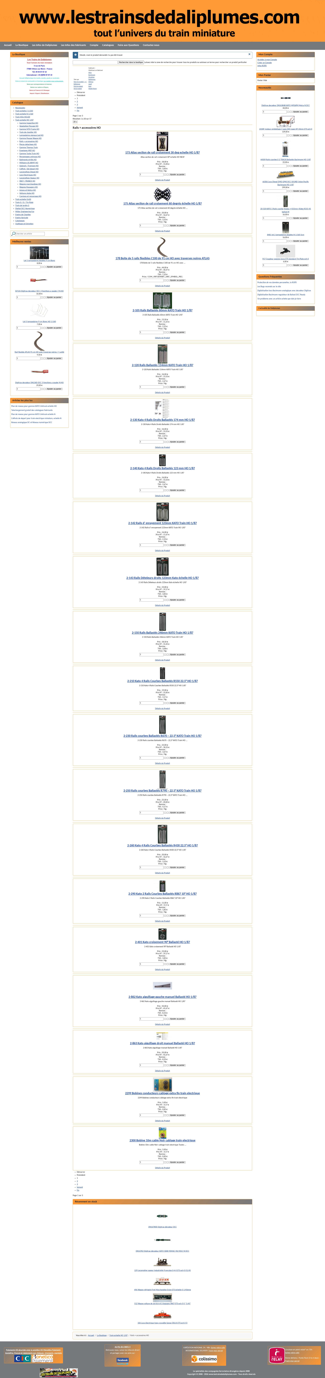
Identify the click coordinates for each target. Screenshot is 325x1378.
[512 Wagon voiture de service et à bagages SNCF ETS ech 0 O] (162, 1298)
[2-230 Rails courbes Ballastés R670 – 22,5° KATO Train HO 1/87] (162, 725)
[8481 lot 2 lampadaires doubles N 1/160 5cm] (285, 228)
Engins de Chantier (23, 215)
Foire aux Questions (128, 45)
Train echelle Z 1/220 (24, 111)
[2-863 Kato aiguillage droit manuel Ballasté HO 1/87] (162, 1036)
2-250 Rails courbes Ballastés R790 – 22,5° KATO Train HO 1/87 (162, 790)
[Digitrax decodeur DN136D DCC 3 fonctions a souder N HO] (39, 372)
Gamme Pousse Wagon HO (30, 138)
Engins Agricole (21, 218)
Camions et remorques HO (30, 196)
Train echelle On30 (23, 199)
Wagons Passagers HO (28, 187)
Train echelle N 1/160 (24, 114)
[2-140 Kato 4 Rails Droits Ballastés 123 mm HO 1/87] (162, 460)
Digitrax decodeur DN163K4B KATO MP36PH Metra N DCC (286, 106)
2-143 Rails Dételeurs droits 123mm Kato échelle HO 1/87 (162, 578)
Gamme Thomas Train (28, 148)
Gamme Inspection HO (28, 123)
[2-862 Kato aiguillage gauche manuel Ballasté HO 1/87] (162, 986)
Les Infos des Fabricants (73, 45)
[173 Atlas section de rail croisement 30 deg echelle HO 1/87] (162, 141)
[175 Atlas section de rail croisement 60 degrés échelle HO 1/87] (162, 194)
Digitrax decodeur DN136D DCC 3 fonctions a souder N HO (39, 383)
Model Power (92, 89)
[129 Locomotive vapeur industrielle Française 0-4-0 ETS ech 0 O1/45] (162, 1262)
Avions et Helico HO (27, 190)
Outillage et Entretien (24, 224)
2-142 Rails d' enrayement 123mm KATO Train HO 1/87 (162, 523)
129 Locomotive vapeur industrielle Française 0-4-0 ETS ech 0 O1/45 (162, 1271)
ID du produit (78, 89)
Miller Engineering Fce (24, 212)
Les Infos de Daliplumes (44, 45)
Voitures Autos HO (26, 193)
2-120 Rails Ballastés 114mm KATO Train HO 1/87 (162, 365)
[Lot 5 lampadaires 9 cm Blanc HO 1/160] (39, 311)
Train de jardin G (22, 206)
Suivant (80, 108)
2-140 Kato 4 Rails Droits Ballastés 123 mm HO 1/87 (162, 468)
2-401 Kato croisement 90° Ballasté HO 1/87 (162, 942)
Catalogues (108, 45)
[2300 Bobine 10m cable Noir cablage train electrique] (162, 1133)
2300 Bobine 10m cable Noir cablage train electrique (162, 1140)
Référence (77, 84)
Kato (89, 86)
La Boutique (21, 45)
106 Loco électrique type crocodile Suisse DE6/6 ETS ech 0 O (162, 1323)
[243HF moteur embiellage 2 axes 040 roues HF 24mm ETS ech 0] (285, 122)
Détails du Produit (162, 180)
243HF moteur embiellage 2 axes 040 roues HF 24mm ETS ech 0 (285, 129)
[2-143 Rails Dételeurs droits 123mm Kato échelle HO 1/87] (162, 567)
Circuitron (91, 77)
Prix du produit (78, 86)
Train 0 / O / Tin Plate (24, 203)
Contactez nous (151, 45)
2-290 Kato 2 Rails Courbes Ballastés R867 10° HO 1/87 (162, 893)
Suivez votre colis (218, 1348)
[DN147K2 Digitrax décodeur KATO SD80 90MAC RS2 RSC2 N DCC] (162, 1240)
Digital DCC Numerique (25, 209)
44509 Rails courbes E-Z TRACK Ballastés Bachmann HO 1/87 (286, 160)
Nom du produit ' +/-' (80, 82)
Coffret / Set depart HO (29, 169)
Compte (94, 45)
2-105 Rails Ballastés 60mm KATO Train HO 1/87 (162, 310)
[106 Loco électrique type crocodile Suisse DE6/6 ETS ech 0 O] (162, 1314)
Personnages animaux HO (30, 157)
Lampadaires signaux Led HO (31, 135)
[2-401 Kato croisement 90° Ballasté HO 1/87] (162, 934)
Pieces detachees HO (28, 145)
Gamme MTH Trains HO (29, 129)
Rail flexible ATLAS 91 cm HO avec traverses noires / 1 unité (39, 352)
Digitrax (90, 82)
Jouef (90, 84)
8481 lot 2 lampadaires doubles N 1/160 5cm (285, 235)
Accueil (8, 45)
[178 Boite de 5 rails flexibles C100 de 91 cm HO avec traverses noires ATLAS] (162, 247)
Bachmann (91, 75)
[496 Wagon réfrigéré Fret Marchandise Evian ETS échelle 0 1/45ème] (162, 1281)
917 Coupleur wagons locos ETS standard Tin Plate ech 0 (285, 259)
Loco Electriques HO (27, 175)
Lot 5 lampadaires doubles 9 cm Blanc (39, 261)
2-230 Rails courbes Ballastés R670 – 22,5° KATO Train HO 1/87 (162, 736)
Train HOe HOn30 (22, 117)
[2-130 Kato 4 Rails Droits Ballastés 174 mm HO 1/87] (162, 409)
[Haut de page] (320, 1373)
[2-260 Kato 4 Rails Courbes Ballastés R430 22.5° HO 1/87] (162, 834)
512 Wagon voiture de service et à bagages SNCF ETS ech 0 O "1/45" (162, 1304)
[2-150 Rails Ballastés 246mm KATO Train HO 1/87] (162, 621)
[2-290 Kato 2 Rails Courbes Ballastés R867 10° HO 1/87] (162, 886)
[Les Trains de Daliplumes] (123, 1360)
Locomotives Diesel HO (28, 172)
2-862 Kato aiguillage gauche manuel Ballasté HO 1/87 (162, 997)
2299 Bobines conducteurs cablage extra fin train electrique (162, 1093)
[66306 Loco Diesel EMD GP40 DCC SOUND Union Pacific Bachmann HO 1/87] (285, 175)
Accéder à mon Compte (267, 60)
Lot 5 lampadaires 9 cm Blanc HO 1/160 (39, 322)
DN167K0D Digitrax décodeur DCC (162, 1227)
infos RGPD (262, 66)
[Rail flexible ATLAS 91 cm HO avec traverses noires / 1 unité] (39, 341)
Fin (78, 111)
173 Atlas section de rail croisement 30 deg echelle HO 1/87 (162, 152)
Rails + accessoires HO (28, 142)
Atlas (90, 72)
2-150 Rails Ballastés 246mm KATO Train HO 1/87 (162, 632)
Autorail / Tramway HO (29, 166)
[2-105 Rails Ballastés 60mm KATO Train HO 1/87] (162, 301)
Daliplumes (91, 79)
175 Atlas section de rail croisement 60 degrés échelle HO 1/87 (162, 203)
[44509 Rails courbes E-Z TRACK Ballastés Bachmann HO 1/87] (285, 149)
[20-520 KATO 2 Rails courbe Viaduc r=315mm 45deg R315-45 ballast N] (285, 201)
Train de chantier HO (28, 132)
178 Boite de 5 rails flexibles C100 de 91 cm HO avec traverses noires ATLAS (162, 258)
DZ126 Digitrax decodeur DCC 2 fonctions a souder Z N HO (39, 291)
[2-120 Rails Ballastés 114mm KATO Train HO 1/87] (162, 354)
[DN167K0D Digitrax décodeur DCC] (162, 1216)
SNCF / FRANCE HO (27, 181)
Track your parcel (292, 1361)
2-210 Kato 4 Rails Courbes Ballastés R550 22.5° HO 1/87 (162, 681)
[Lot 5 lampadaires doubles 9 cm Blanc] (39, 253)
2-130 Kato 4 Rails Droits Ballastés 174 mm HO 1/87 (162, 420)
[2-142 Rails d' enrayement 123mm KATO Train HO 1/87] (162, 512)
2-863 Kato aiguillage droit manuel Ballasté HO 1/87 (162, 1043)
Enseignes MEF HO (27, 151)
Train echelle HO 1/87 (24, 120)
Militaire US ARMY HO (28, 163)
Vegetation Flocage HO (28, 126)
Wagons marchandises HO (30, 184)
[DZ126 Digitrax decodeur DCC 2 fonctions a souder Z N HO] (39, 280)
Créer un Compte (264, 63)
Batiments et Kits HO (28, 160)
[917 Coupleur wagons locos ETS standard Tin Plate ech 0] (285, 251)
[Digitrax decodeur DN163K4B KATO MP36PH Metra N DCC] (285, 98)
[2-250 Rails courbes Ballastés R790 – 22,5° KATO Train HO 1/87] (162, 779)
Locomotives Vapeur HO (29, 178)
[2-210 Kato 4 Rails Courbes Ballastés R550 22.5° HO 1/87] (162, 673)
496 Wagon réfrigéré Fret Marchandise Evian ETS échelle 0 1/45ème (162, 1290)
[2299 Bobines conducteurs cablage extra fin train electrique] (162, 1085)
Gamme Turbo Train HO (29, 154)
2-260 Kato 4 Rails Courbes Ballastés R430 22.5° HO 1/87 (162, 845)
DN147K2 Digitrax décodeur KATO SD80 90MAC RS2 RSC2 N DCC (162, 1251)
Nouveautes (20, 108)
